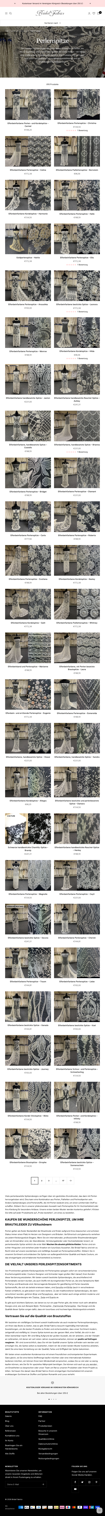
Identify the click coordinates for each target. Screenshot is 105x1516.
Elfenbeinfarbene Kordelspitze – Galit (28, 623)
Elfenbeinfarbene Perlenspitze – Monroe (28, 351)
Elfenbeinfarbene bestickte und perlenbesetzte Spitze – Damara (77, 802)
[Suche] (10, 13)
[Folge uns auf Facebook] (75, 1482)
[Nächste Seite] (70, 1180)
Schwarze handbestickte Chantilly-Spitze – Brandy (28, 849)
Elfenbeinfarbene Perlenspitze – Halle (77, 214)
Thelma (35, 1297)
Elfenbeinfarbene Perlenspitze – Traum (28, 981)
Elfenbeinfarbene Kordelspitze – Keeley (77, 579)
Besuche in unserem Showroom (47, 1432)
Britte (69, 1287)
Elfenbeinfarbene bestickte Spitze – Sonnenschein (77, 1164)
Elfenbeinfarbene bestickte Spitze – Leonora (77, 304)
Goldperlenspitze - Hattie (28, 257)
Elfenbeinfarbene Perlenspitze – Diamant (77, 491)
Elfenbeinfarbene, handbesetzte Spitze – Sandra (77, 757)
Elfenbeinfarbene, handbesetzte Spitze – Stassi (28, 757)
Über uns (9, 1426)
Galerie (8, 1416)
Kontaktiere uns (12, 1435)
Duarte (53, 1297)
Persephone (47, 1294)
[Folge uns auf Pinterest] (96, 1482)
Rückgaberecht (45, 1449)
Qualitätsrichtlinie (46, 1439)
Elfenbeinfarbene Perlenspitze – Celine (28, 170)
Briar (35, 1294)
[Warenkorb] (98, 13)
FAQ (40, 1416)
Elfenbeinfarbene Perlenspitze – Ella (77, 257)
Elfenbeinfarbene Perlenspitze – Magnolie (28, 894)
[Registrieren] (43, 1484)
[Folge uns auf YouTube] (75, 1489)
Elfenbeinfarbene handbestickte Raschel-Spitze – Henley (77, 849)
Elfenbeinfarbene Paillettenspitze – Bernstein (77, 170)
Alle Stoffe (10, 1453)
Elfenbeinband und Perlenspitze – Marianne (28, 666)
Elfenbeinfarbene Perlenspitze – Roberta (77, 535)
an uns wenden (90, 1364)
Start (7, 31)
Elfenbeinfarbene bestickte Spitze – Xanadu (28, 1025)
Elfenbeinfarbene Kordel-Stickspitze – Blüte (28, 1116)
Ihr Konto (9, 1440)
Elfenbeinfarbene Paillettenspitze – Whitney (76, 623)
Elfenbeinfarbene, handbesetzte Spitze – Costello (28, 446)
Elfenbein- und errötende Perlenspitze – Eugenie (28, 713)
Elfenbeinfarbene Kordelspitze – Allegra (28, 800)
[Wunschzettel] (93, 13)
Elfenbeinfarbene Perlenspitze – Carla (28, 535)
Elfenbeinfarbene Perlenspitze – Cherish (77, 938)
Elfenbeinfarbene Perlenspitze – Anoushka (28, 304)
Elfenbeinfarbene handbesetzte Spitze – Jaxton (28, 398)
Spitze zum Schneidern (20, 31)
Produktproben (45, 1426)
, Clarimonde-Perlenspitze (64, 1306)
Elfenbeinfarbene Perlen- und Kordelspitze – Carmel (28, 124)
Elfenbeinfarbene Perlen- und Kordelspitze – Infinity (76, 1117)
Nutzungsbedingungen (48, 1458)
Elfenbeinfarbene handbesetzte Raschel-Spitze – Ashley (77, 399)
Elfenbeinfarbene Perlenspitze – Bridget (28, 491)
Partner (41, 1421)
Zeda (43, 1297)
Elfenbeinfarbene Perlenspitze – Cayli (77, 894)
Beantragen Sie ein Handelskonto (13, 1447)
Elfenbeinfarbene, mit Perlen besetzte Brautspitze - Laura (77, 668)
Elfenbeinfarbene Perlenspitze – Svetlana (28, 579)
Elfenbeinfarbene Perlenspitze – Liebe (77, 981)
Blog (7, 1421)
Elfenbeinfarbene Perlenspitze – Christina (77, 123)
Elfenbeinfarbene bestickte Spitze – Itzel (77, 1025)
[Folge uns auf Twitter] (82, 1482)
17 (63, 1181)
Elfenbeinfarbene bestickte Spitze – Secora (28, 938)
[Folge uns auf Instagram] (89, 1482)
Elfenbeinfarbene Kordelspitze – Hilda (77, 351)
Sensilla (59, 1287)
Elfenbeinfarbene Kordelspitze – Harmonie (28, 214)
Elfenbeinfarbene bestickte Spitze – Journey (28, 1069)
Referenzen (10, 1431)
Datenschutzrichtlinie (48, 1444)
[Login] (89, 13)
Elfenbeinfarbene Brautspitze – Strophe (28, 1162)
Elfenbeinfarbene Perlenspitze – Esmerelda (77, 713)
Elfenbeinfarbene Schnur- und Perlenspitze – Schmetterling (77, 1070)
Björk (36, 1306)
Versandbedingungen (48, 1453)
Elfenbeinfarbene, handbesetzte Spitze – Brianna (77, 444)
